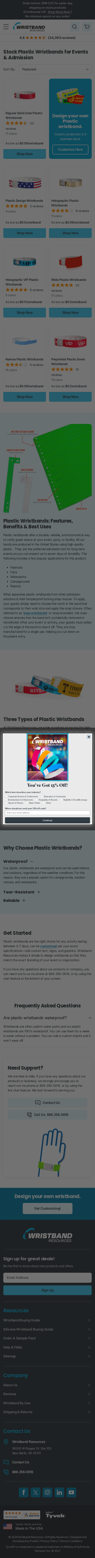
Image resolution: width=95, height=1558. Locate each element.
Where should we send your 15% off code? (25, 808)
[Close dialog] (89, 737)
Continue (48, 820)
